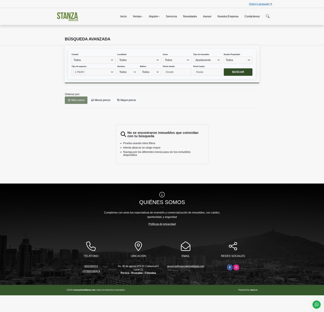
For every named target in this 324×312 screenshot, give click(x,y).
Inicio (123, 16)
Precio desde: (169, 66)
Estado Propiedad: (232, 54)
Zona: (165, 54)
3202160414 (91, 266)
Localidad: (122, 54)
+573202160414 (91, 271)
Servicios (171, 16)
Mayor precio (128, 100)
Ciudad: (75, 54)
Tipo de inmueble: (201, 54)
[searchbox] (75, 77)
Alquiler (153, 16)
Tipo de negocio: (79, 66)
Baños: (143, 66)
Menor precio (102, 100)
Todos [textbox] (77, 60)
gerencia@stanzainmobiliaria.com (185, 266)
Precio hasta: (199, 66)
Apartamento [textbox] (203, 60)
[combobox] (94, 60)
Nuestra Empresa (228, 16)
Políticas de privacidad (162, 224)
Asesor (207, 16)
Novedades (190, 16)
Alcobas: (121, 66)
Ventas (137, 16)
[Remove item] (76, 72)
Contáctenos (252, 16)
